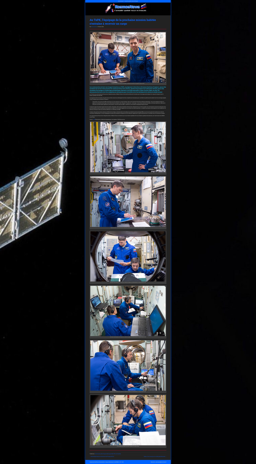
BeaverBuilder (102, 462)
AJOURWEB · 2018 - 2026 (119, 462)
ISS (101, 453)
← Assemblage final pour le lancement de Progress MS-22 (102, 456)
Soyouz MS (110, 453)
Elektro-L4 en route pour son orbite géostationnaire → (155, 456)
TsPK (94, 119)
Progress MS (105, 453)
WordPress (96, 462)
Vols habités (118, 453)
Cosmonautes (97, 453)
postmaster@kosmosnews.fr (161, 462)
